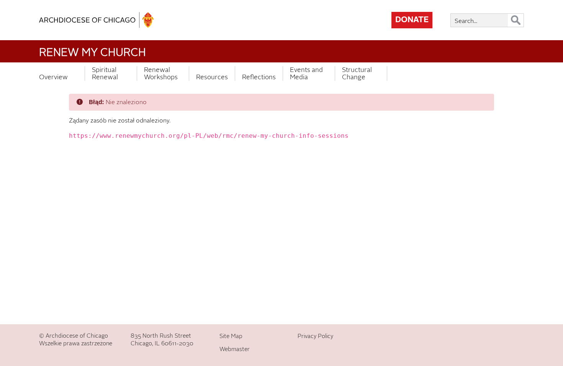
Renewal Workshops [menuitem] (161, 73)
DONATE (412, 20)
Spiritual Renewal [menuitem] (105, 73)
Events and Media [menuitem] (306, 73)
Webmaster (234, 349)
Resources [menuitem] (212, 77)
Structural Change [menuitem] (357, 73)
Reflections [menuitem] (259, 77)
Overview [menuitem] (53, 77)
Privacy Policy (315, 336)
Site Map (230, 336)
